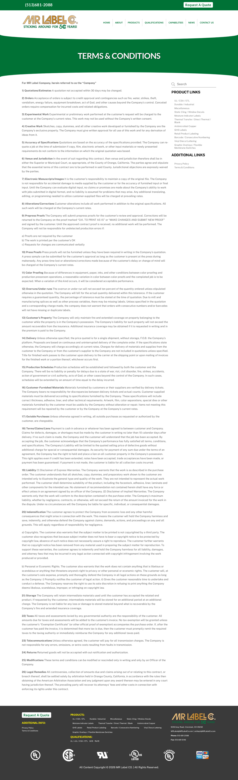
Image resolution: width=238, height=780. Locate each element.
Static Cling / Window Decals (189, 112)
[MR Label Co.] (50, 27)
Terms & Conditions (184, 167)
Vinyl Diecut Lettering (185, 141)
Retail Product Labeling (186, 133)
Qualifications (154, 22)
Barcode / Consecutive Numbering (192, 137)
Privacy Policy (181, 163)
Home (106, 22)
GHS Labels (180, 130)
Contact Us (207, 22)
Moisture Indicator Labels (187, 115)
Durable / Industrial (184, 104)
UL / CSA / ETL (182, 100)
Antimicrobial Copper (185, 126)
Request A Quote (198, 5)
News (191, 22)
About (119, 22)
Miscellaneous (181, 108)
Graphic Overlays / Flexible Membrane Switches (188, 146)
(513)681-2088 (39, 4)
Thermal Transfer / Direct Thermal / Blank (192, 121)
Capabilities (176, 22)
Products (134, 22)
